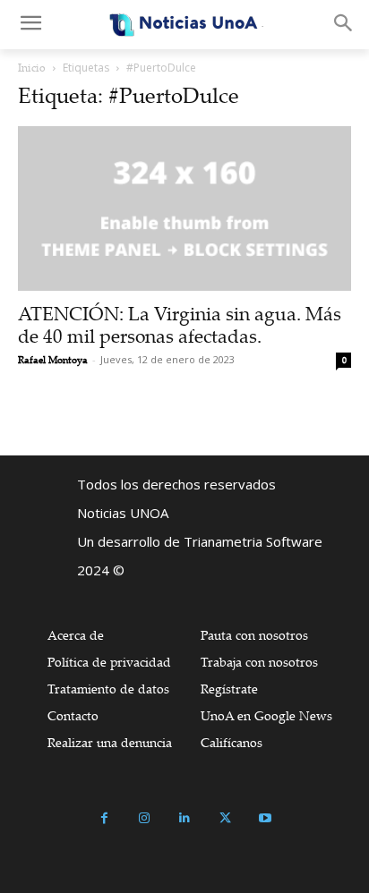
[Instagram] (144, 818)
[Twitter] (225, 818)
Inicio (32, 67)
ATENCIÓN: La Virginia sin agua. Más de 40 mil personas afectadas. (179, 324)
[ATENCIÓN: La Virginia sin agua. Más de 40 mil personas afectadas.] (184, 208)
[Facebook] (104, 818)
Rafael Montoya (53, 360)
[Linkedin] (185, 818)
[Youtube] (265, 818)
